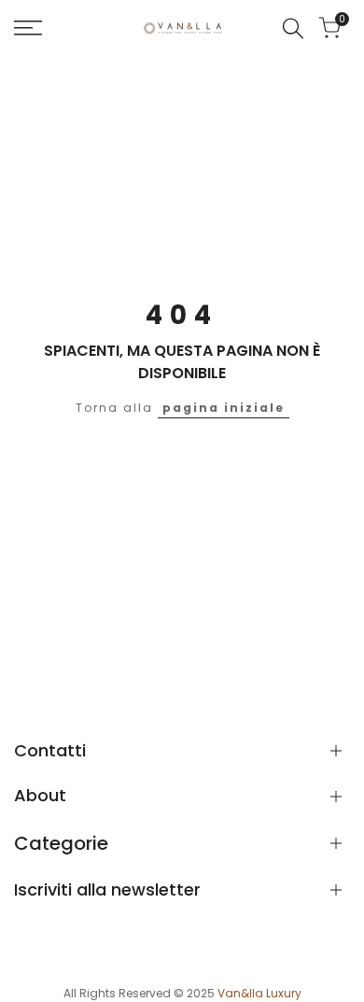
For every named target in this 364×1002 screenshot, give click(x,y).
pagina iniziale (223, 408)
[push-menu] (28, 28)
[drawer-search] (293, 28)
